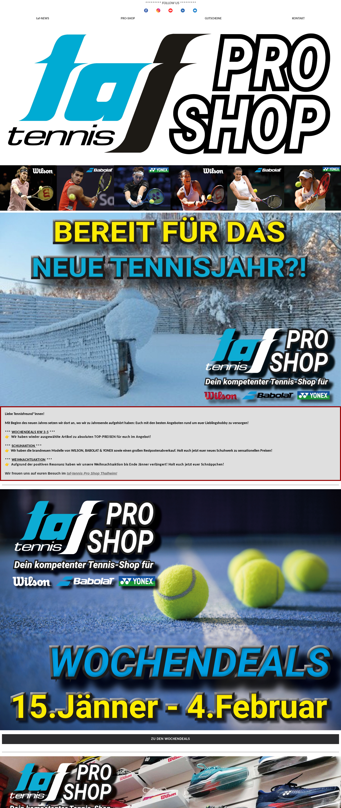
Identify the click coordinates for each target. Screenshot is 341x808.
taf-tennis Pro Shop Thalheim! (92, 473)
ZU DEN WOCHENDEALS (170, 739)
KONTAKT (298, 18)
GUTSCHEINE (213, 18)
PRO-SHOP (128, 18)
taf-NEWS (42, 18)
